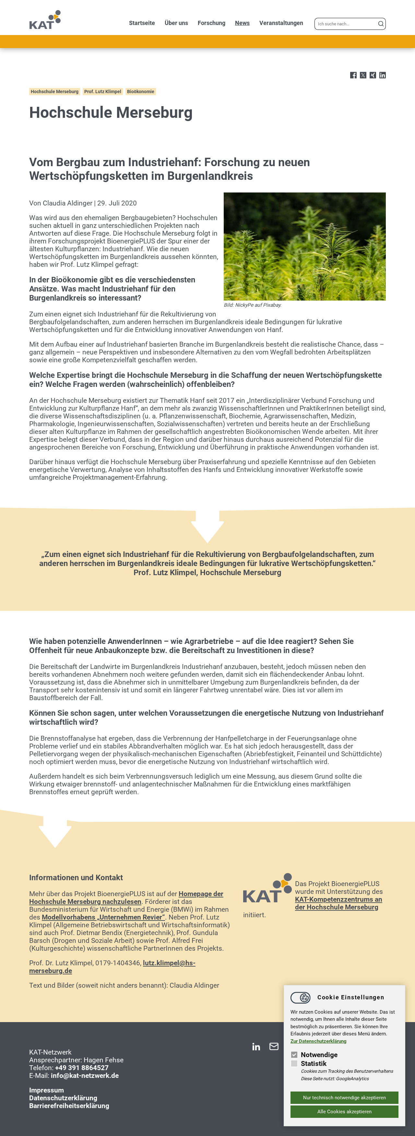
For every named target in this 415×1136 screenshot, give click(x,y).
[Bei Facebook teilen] (353, 75)
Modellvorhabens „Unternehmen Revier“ (103, 917)
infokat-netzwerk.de (85, 1076)
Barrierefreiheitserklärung (69, 1106)
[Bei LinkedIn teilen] (382, 75)
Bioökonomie (140, 91)
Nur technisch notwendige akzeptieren (344, 1098)
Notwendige (319, 1055)
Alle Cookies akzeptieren (344, 1112)
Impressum (46, 1090)
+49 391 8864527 (82, 1068)
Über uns (176, 22)
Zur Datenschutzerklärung (318, 1041)
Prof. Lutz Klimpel (102, 91)
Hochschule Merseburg (54, 91)
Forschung (211, 22)
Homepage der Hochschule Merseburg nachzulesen (126, 898)
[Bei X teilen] (363, 75)
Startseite (142, 22)
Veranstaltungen (281, 22)
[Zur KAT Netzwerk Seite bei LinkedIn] (256, 1049)
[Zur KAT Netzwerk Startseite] (45, 27)
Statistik (313, 1064)
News (242, 22)
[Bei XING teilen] (373, 75)
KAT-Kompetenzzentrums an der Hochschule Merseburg (338, 903)
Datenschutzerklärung (63, 1098)
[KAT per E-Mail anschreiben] (274, 1049)
